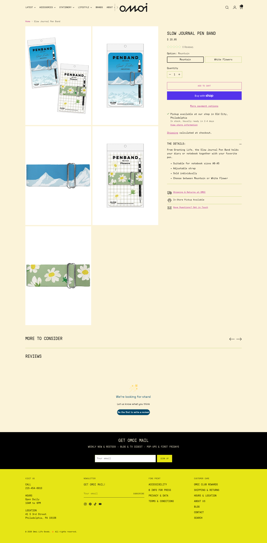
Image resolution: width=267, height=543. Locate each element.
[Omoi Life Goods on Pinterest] (90, 504)
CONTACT (199, 512)
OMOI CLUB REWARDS (206, 484)
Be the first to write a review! (133, 412)
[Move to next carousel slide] (239, 339)
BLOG (197, 507)
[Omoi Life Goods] (133, 7)
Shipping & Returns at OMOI (189, 192)
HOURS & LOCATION (205, 495)
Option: (178, 53)
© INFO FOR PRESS (160, 490)
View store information (184, 125)
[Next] (117, 7)
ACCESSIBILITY (158, 484)
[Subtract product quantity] (170, 74)
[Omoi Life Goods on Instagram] (85, 504)
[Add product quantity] (179, 74)
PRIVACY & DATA (158, 495)
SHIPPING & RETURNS (206, 490)
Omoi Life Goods (41, 532)
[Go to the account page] (233, 7)
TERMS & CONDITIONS (161, 501)
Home (27, 21)
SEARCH (198, 518)
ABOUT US (199, 501)
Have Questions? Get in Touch (190, 207)
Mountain (185, 59)
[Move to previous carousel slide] (232, 339)
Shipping (172, 133)
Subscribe (138, 494)
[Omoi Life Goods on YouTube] (100, 504)
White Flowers (223, 59)
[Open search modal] (227, 7)
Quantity (172, 68)
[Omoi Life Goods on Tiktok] (95, 504)
